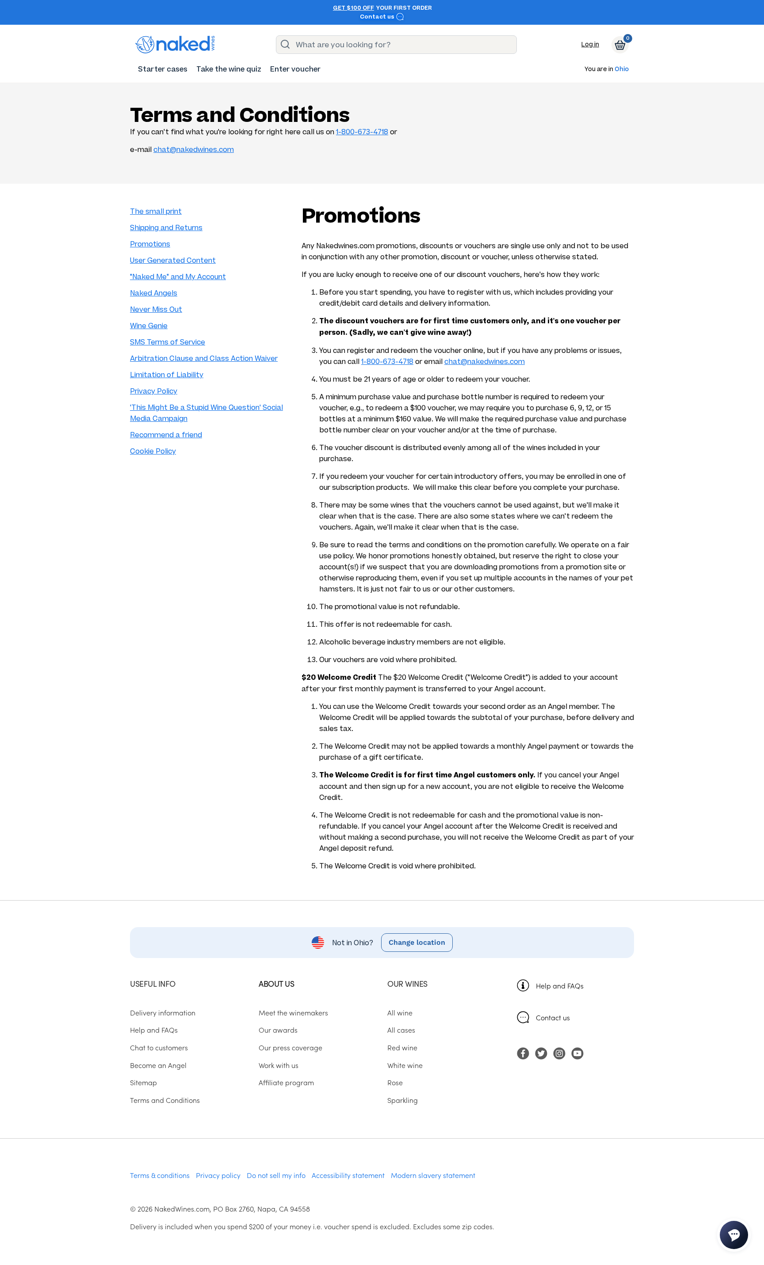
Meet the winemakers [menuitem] (293, 1012)
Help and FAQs (560, 985)
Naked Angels (153, 293)
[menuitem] (162, 69)
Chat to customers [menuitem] (159, 1047)
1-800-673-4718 (362, 132)
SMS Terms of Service (167, 342)
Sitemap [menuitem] (143, 1082)
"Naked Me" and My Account (178, 277)
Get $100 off (353, 7)
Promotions (150, 244)
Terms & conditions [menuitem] (160, 1175)
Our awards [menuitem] (278, 1029)
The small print (156, 211)
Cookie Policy (153, 451)
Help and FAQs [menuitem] (154, 1029)
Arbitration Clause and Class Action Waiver (204, 358)
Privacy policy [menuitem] (218, 1175)
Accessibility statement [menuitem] (348, 1175)
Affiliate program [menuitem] (286, 1082)
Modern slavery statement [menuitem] (433, 1175)
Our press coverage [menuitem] (290, 1047)
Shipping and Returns (166, 227)
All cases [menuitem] (401, 1029)
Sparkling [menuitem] (402, 1100)
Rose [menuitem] (395, 1082)
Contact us (378, 16)
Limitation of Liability (166, 375)
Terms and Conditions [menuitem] (165, 1100)
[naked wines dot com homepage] (175, 44)
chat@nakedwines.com (193, 149)
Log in (590, 44)
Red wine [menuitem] (402, 1047)
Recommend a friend (166, 435)
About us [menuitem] (276, 983)
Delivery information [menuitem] (162, 1012)
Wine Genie (149, 326)
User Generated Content (173, 260)
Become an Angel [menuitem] (158, 1065)
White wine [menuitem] (405, 1065)
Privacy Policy (153, 391)
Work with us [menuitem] (278, 1065)
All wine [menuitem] (400, 1012)
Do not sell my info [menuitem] (276, 1175)
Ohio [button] (622, 69)
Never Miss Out (156, 309)
